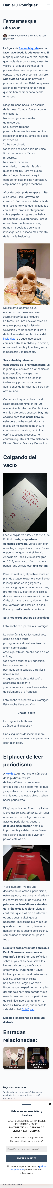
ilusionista (9, 338)
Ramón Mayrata (29, 48)
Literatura (8, 39)
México (10, 773)
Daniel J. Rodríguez (20, 5)
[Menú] (48, 5)
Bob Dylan (28, 1009)
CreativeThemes (15, 1184)
